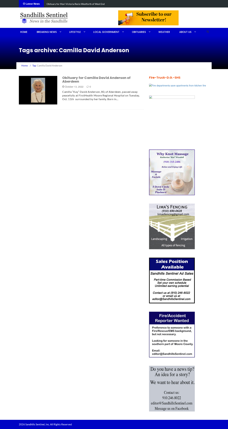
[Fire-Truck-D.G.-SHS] (177, 85)
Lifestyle (75, 32)
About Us (185, 32)
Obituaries (139, 32)
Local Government (106, 32)
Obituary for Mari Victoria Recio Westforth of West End (76, 4)
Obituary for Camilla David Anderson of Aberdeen (96, 79)
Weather (164, 32)
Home (23, 32)
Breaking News (47, 32)
